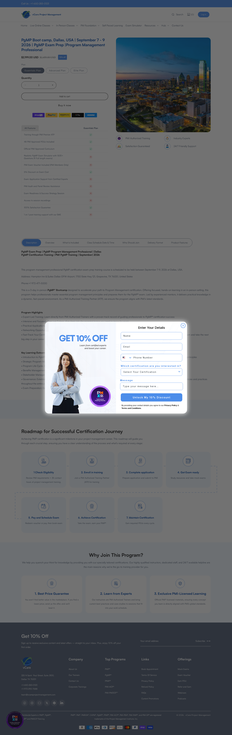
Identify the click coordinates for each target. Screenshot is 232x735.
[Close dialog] (183, 325)
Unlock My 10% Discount (151, 397)
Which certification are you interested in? (151, 366)
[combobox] (126, 357)
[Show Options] (179, 372)
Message (126, 380)
